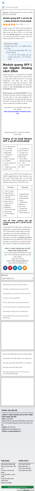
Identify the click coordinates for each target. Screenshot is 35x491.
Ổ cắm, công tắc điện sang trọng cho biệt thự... (16, 302)
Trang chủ (5, 12)
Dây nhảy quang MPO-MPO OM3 (12, 367)
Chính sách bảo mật (24, 464)
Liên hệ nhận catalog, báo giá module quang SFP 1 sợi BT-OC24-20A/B (19, 57)
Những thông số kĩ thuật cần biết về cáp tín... (16, 284)
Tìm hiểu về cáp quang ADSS (11, 298)
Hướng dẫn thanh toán (25, 470)
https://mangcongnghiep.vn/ (20, 261)
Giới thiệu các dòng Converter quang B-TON (15, 289)
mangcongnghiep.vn (14, 431)
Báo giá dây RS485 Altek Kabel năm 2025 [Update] (17, 354)
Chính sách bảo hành (24, 468)
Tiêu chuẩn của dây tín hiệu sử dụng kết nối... (16, 311)
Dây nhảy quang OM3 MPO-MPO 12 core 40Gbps (17, 363)
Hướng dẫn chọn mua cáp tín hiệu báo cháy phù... (17, 293)
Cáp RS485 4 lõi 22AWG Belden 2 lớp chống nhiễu (17, 358)
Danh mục (4, 275)
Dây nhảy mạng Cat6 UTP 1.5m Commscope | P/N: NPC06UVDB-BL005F (16, 372)
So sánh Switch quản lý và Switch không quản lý (16, 307)
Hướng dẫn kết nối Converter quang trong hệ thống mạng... (16, 316)
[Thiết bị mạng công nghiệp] (17, 2)
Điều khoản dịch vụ (24, 466)
